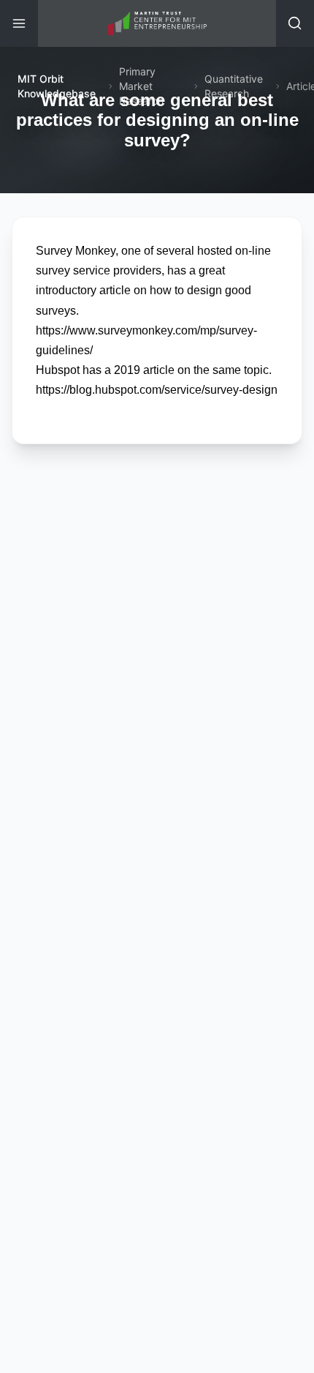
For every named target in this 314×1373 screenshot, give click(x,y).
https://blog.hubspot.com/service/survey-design (156, 390)
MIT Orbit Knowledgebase (57, 86)
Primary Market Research (141, 86)
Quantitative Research (233, 86)
